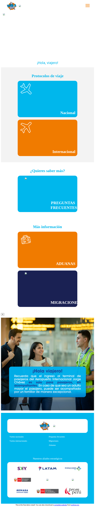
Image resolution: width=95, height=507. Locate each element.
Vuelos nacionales (17, 437)
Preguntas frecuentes (57, 437)
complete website (60, 505)
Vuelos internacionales (18, 441)
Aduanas (52, 445)
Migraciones (53, 441)
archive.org (75, 505)
